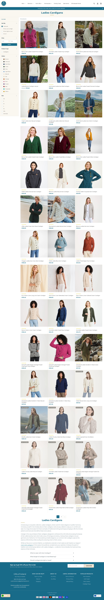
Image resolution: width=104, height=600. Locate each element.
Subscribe (89, 565)
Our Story (53, 576)
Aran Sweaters (86, 576)
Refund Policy (69, 581)
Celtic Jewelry (86, 581)
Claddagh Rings (87, 584)
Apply (9, 44)
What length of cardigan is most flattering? (43, 556)
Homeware (47, 3)
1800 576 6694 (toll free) (20, 579)
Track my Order (38, 576)
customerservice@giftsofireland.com (20, 581)
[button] (101, 3)
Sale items (66, 3)
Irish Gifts (38, 3)
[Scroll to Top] (101, 592)
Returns (38, 579)
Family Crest (57, 3)
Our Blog (53, 579)
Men (23, 3)
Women (30, 3)
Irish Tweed (86, 579)
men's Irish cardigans (27, 545)
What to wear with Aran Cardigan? (40, 553)
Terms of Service (70, 576)
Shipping (38, 581)
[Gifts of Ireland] (3, 3)
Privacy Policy (69, 579)
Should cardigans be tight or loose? (41, 560)
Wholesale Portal (76, 3)
